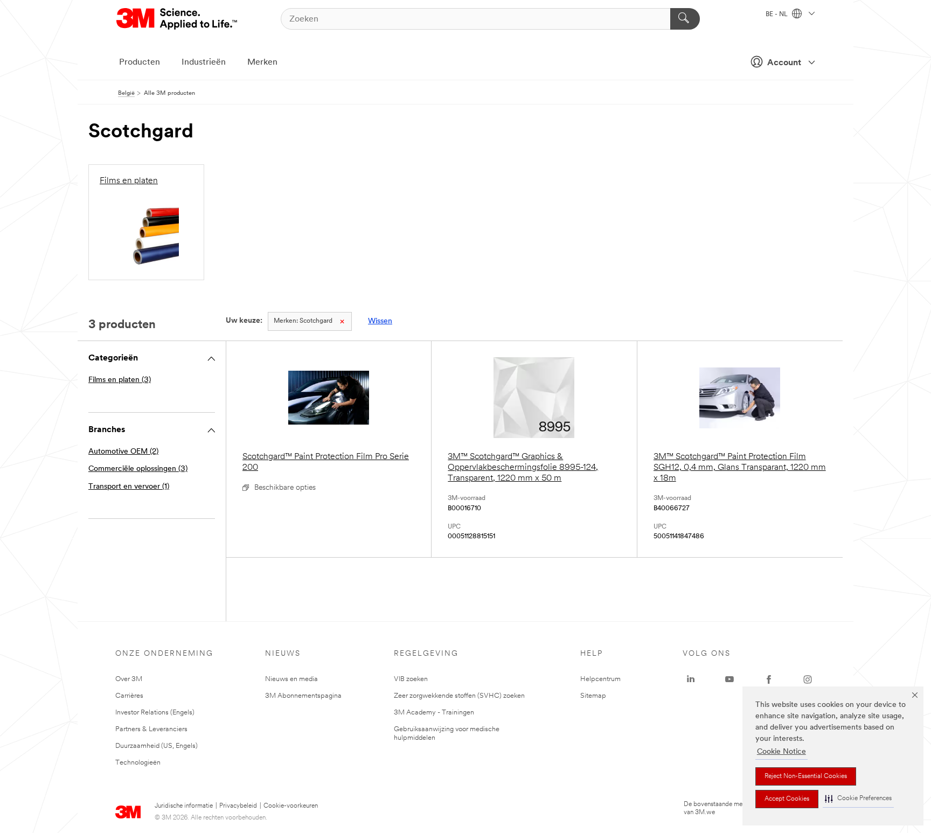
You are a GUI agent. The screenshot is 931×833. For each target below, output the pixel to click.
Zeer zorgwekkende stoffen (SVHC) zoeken (459, 695)
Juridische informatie (184, 806)
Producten (139, 62)
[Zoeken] (685, 19)
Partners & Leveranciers (151, 729)
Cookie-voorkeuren (290, 806)
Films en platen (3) (119, 380)
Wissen (380, 321)
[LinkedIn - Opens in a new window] (691, 679)
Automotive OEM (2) (123, 452)
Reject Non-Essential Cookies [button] (806, 776)
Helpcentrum (600, 679)
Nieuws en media (291, 679)
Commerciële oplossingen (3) (137, 469)
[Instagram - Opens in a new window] (808, 679)
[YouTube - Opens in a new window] (729, 679)
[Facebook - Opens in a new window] (769, 679)
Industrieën (204, 62)
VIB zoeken (411, 679)
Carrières (129, 695)
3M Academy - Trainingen (434, 712)
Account (784, 63)
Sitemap (593, 695)
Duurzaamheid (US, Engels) (156, 745)
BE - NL (777, 14)
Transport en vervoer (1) (128, 487)
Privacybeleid (238, 806)
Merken (262, 62)
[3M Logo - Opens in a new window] (177, 19)
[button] (858, 799)
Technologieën (138, 762)
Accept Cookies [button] (787, 799)
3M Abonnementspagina (303, 695)
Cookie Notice (781, 752)
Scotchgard (303, 321)
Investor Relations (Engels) (154, 712)
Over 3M (128, 679)
